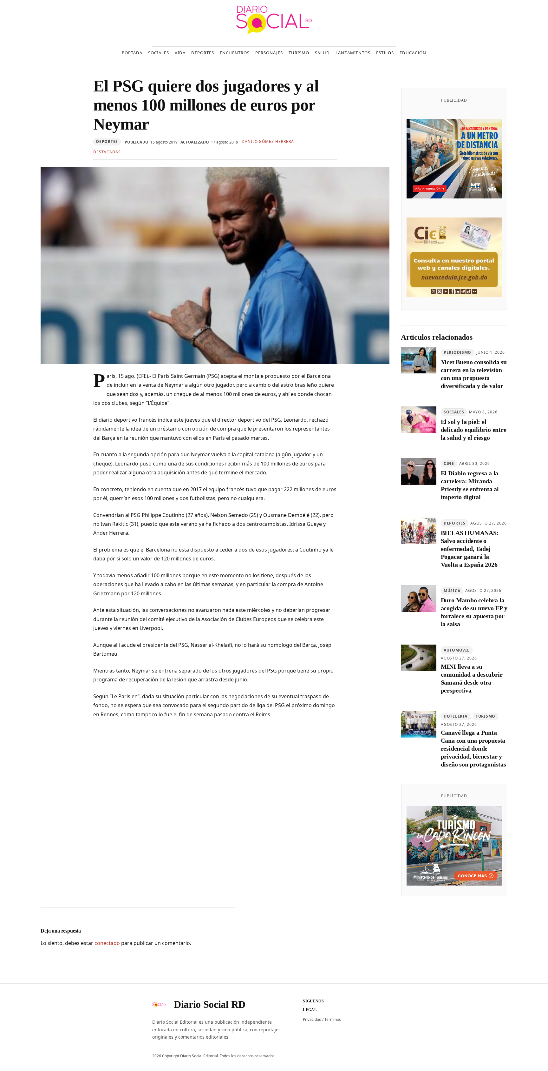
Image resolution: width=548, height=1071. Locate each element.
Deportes (107, 141)
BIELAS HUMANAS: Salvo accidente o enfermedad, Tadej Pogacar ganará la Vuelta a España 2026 (470, 548)
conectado (107, 943)
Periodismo (457, 352)
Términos (332, 1019)
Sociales (454, 412)
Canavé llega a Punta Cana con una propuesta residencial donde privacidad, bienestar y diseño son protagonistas (473, 748)
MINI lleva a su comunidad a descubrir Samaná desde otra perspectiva (472, 678)
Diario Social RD (209, 1004)
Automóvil (456, 650)
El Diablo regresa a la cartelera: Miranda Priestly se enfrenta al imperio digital (470, 485)
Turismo (485, 716)
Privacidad (312, 1019)
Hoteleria (455, 716)
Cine (449, 463)
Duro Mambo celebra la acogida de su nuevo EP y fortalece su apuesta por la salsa (474, 612)
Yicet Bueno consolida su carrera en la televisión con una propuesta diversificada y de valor (474, 373)
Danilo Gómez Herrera (268, 141)
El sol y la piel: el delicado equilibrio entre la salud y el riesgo (473, 429)
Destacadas (107, 152)
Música (452, 590)
